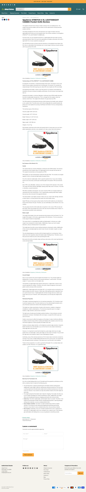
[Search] (69, 9)
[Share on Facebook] (2, 19)
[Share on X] (4, 19)
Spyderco (33, 78)
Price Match (24, 13)
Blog (47, 13)
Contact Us (52, 13)
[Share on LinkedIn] (6, 19)
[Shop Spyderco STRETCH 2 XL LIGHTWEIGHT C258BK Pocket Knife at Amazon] (43, 61)
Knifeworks (43, 78)
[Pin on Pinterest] (8, 19)
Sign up (81, 473)
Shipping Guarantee (14, 13)
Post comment (28, 455)
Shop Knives (5, 13)
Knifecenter (38, 78)
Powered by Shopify (5, 488)
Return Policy (40, 13)
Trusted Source (32, 13)
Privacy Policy (46, 479)
